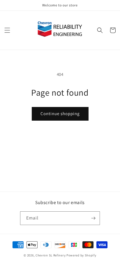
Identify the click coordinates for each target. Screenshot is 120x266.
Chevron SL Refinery (51, 255)
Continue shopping (60, 113)
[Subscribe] (93, 218)
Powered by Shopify (81, 255)
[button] (7, 30)
